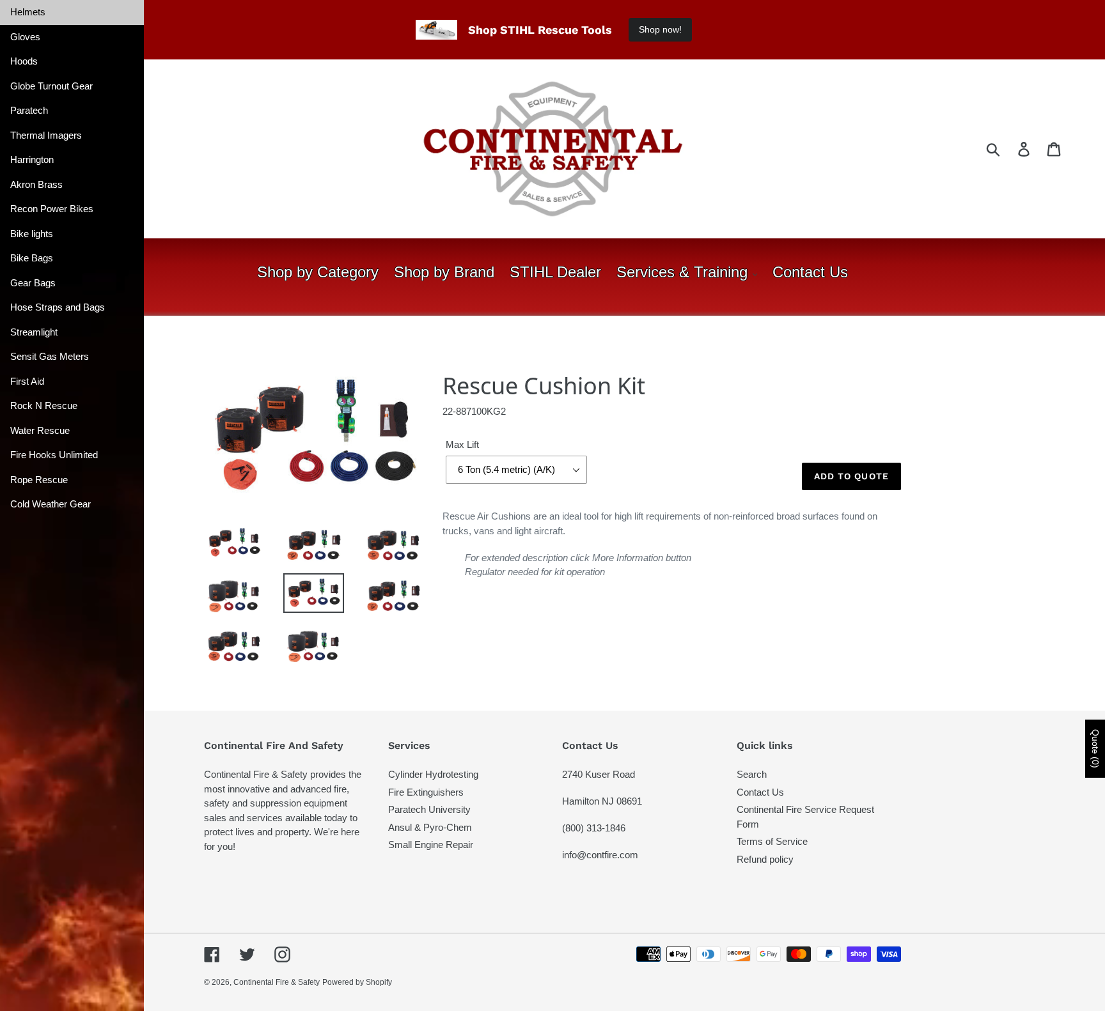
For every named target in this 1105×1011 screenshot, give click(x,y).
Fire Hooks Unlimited (54, 454)
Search (752, 774)
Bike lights (31, 233)
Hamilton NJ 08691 (602, 801)
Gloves (25, 36)
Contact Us (760, 792)
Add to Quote (851, 476)
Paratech (29, 110)
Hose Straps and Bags (57, 307)
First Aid (27, 381)
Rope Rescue (39, 479)
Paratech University (429, 809)
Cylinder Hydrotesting (433, 774)
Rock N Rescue (43, 405)
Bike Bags (31, 257)
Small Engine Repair (430, 844)
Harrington (32, 159)
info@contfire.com (600, 854)
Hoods (24, 61)
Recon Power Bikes (51, 208)
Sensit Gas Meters (49, 356)
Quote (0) (1095, 748)
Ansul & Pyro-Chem (430, 827)
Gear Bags (33, 282)
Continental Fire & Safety (276, 982)
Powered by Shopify (357, 982)
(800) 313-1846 (593, 827)
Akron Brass (36, 184)
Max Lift (462, 444)
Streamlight (34, 332)
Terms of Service (772, 841)
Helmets (27, 11)
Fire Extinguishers (426, 792)
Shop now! (660, 29)
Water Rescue (40, 430)
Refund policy (765, 859)
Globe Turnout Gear (51, 86)
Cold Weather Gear (50, 503)
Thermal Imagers (46, 135)
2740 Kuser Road (598, 774)
